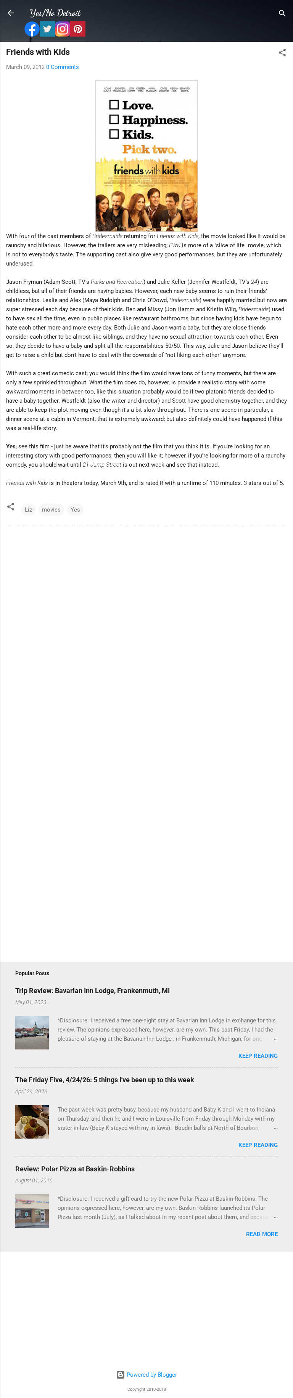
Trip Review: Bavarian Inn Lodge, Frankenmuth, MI (92, 991)
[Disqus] (146, 635)
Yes (75, 509)
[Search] (282, 14)
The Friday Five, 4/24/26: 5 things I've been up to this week (104, 1080)
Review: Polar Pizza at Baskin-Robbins (75, 1169)
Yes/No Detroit (54, 12)
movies (51, 509)
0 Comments (62, 67)
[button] (282, 53)
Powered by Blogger (151, 1374)
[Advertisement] (146, 1311)
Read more (262, 1234)
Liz (28, 509)
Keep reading (258, 1055)
